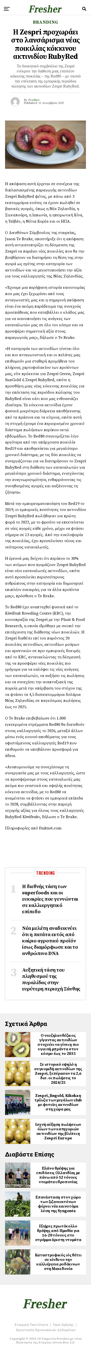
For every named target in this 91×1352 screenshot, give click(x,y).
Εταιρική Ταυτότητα (31, 1325)
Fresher (34, 100)
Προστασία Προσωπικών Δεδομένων (46, 1330)
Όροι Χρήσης (63, 1325)
